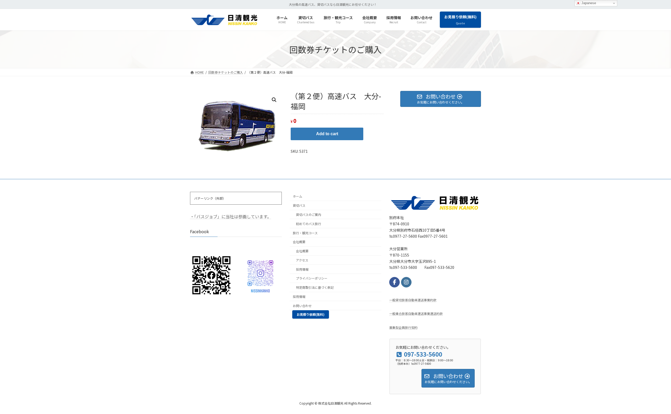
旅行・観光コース (305, 232)
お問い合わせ (302, 305)
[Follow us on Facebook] (394, 282)
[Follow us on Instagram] (406, 282)
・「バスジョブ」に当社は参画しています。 (230, 216)
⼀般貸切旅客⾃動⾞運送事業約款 (412, 299)
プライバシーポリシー (311, 278)
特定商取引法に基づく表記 (315, 287)
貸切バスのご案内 (308, 214)
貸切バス (299, 205)
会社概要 (299, 241)
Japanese (588, 3)
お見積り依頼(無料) (310, 314)
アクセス (302, 260)
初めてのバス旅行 (308, 223)
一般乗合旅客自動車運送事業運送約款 (416, 313)
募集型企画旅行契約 (403, 327)
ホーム (297, 196)
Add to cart (327, 134)
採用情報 (302, 269)
